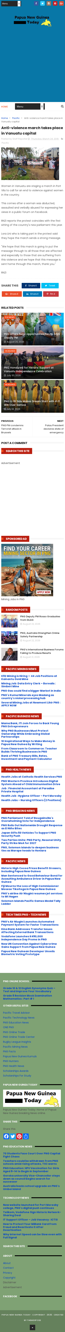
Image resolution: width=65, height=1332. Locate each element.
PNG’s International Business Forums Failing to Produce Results (42, 651)
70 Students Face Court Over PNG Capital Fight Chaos (31, 1155)
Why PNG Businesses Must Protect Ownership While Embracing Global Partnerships (25, 734)
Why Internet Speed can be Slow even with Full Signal (32, 1236)
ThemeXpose (34, 1320)
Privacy (7, 1273)
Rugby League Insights (17, 1042)
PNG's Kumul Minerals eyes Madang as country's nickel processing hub (27, 696)
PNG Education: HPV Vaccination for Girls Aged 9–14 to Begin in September (31, 1169)
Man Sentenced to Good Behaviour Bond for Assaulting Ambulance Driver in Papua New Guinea (31, 879)
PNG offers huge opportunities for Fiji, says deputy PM (32, 335)
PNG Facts (9, 1051)
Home (4, 106)
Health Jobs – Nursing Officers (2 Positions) (31, 800)
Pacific (16, 118)
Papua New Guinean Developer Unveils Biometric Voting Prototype (28, 952)
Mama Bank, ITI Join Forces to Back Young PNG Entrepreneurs (30, 724)
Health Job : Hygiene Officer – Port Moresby (31, 796)
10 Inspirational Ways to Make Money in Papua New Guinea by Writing (28, 742)
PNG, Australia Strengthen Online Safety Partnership (39, 634)
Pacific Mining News (15, 1047)
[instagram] (49, 3)
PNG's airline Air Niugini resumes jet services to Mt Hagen (31, 895)
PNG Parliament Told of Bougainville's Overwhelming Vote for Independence (28, 819)
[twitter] (42, 3)
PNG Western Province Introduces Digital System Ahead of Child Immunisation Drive (30, 782)
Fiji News (10, 317)
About (7, 1263)
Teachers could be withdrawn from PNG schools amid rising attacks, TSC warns (30, 1162)
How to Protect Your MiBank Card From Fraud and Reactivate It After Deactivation (30, 1227)
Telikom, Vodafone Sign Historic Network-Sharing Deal (32, 1213)
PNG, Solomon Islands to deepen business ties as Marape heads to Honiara (30, 849)
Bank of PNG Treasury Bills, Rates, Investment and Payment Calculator (26, 757)
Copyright (9, 1277)
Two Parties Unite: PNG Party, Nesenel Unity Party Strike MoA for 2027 (31, 841)
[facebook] (36, 3)
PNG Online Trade (14, 1032)
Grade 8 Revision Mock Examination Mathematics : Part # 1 (27, 997)
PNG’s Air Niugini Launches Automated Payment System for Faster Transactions (29, 923)
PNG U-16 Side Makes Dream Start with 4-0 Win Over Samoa (32, 403)
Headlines (10, 350)
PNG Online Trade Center (19, 1037)
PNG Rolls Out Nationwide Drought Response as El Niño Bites (31, 826)
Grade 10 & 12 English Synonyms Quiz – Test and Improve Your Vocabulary (29, 989)
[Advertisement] (32, 64)
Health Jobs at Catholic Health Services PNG (31, 777)
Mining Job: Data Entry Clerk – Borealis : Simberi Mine (28, 685)
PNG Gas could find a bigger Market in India (31, 691)
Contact (8, 1268)
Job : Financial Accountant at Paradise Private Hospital (27, 790)
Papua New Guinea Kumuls (20, 1056)
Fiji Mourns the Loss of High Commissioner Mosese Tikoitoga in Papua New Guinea (30, 887)
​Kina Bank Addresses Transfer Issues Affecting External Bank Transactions (27, 930)
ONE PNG (8, 1027)
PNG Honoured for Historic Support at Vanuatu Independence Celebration (29, 369)
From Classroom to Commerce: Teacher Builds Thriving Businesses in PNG (29, 750)
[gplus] (61, 3)
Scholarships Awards (16, 1071)
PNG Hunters (11, 1061)
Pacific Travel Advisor (16, 1013)
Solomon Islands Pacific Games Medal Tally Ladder (30, 902)
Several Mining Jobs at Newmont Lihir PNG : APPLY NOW (30, 704)
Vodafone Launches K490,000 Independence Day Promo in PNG (24, 938)
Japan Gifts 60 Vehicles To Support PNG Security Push (28, 834)
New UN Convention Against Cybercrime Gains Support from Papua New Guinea (29, 945)
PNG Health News (13, 1066)
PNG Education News (16, 1022)
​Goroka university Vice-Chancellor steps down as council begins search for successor (31, 1179)
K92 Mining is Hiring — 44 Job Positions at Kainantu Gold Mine (29, 677)
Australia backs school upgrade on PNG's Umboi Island (31, 1187)
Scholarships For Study (17, 1075)
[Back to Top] (32, 1327)
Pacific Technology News (18, 1017)
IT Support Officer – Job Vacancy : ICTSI (30, 1219)
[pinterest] (55, 3)
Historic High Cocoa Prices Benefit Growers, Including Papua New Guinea (31, 869)
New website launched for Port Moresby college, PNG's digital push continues (30, 1206)
